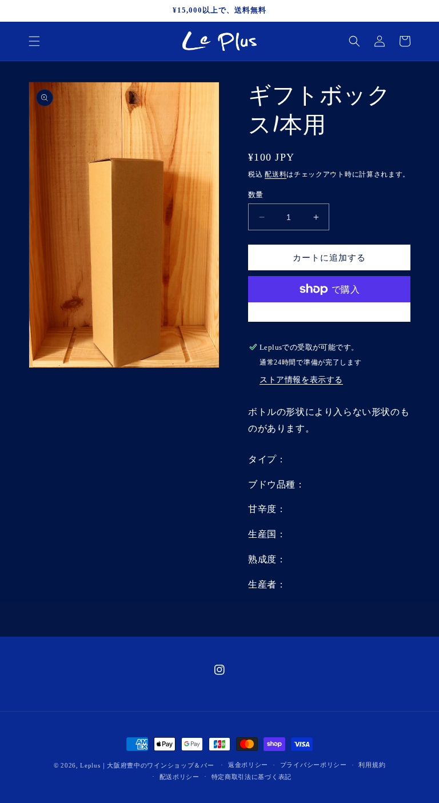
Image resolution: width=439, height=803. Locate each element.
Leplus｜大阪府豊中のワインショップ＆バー (147, 765)
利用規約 (371, 764)
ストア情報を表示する (301, 379)
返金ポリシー (248, 764)
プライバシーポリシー (313, 764)
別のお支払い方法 (329, 317)
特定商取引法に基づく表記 (251, 776)
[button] (34, 41)
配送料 (275, 174)
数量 (256, 194)
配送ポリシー (179, 776)
